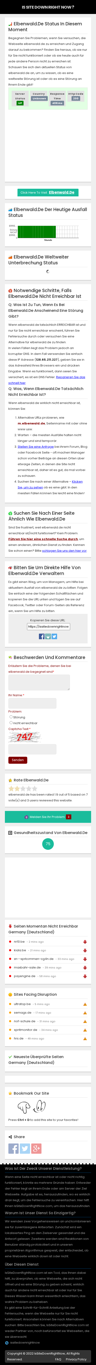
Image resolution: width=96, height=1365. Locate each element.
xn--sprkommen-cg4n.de (34, 959)
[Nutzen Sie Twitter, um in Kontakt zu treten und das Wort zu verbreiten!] (54, 635)
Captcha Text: (19, 729)
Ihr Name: (16, 695)
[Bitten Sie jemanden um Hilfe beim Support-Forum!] (48, 635)
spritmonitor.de (25, 1030)
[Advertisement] (48, 145)
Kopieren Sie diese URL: (47, 620)
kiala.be (20, 950)
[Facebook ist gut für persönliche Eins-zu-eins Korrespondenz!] (42, 635)
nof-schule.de (24, 1021)
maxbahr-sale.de (27, 967)
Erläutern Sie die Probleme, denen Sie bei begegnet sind (39, 669)
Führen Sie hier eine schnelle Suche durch (43, 539)
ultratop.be (22, 1004)
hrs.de (19, 1038)
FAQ (58, 1359)
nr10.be (19, 941)
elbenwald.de (61, 192)
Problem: (15, 711)
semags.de (22, 1012)
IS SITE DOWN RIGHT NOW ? (48, 7)
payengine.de (24, 976)
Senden (18, 760)
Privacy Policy (76, 1359)
